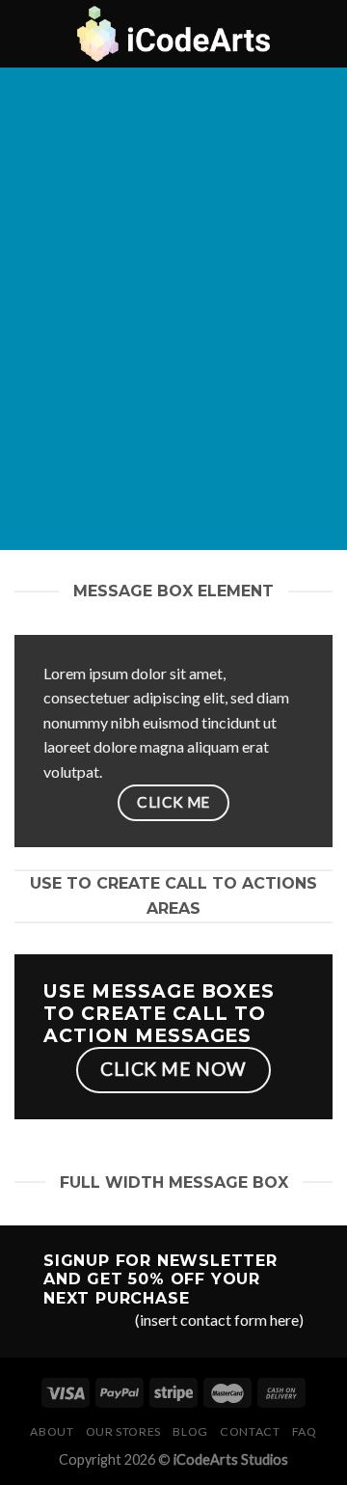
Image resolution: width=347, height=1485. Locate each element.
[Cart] (323, 34)
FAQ (304, 1431)
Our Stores (123, 1431)
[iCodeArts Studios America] (173, 34)
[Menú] (26, 33)
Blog (190, 1431)
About (51, 1431)
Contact (250, 1431)
